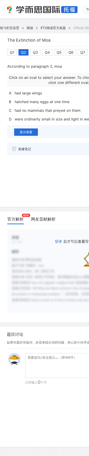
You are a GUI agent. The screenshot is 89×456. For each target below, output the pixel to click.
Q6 (70, 52)
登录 (58, 241)
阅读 (30, 28)
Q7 (82, 52)
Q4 (47, 52)
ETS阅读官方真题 (53, 28)
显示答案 (26, 132)
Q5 (59, 52)
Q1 (12, 52)
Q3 (35, 52)
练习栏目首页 (9, 28)
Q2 (23, 52)
